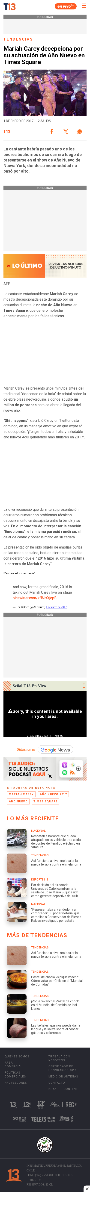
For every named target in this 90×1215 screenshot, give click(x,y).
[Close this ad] (87, 1189)
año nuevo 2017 (53, 794)
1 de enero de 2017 (56, 607)
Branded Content (63, 1089)
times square (45, 801)
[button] (52, 131)
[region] (45, 1204)
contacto (56, 1082)
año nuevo (18, 801)
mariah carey (21, 794)
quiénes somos (17, 1056)
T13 (6, 131)
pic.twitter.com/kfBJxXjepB (35, 598)
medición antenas (63, 1076)
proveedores (16, 1082)
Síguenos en (26, 749)
